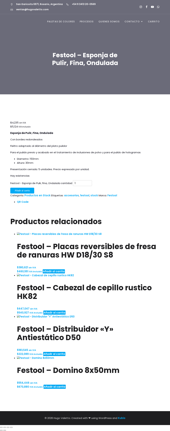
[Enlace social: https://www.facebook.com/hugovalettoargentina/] (145, 7)
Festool (112, 195)
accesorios (71, 195)
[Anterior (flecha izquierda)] (1, 430)
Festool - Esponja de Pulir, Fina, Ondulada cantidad (41, 183)
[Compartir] (8, 427)
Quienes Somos (109, 21)
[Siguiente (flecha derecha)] (4, 430)
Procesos (86, 21)
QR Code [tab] (23, 202)
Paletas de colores (61, 21)
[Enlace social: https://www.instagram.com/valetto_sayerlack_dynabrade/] (139, 7)
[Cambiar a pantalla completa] (4, 427)
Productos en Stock (37, 195)
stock (94, 195)
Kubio (121, 418)
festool (84, 195)
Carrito (154, 21)
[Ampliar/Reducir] (1, 427)
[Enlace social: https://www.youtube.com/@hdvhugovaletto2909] (151, 7)
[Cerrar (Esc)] (11, 427)
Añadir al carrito (22, 190)
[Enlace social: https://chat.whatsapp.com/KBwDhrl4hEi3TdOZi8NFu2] (157, 7)
